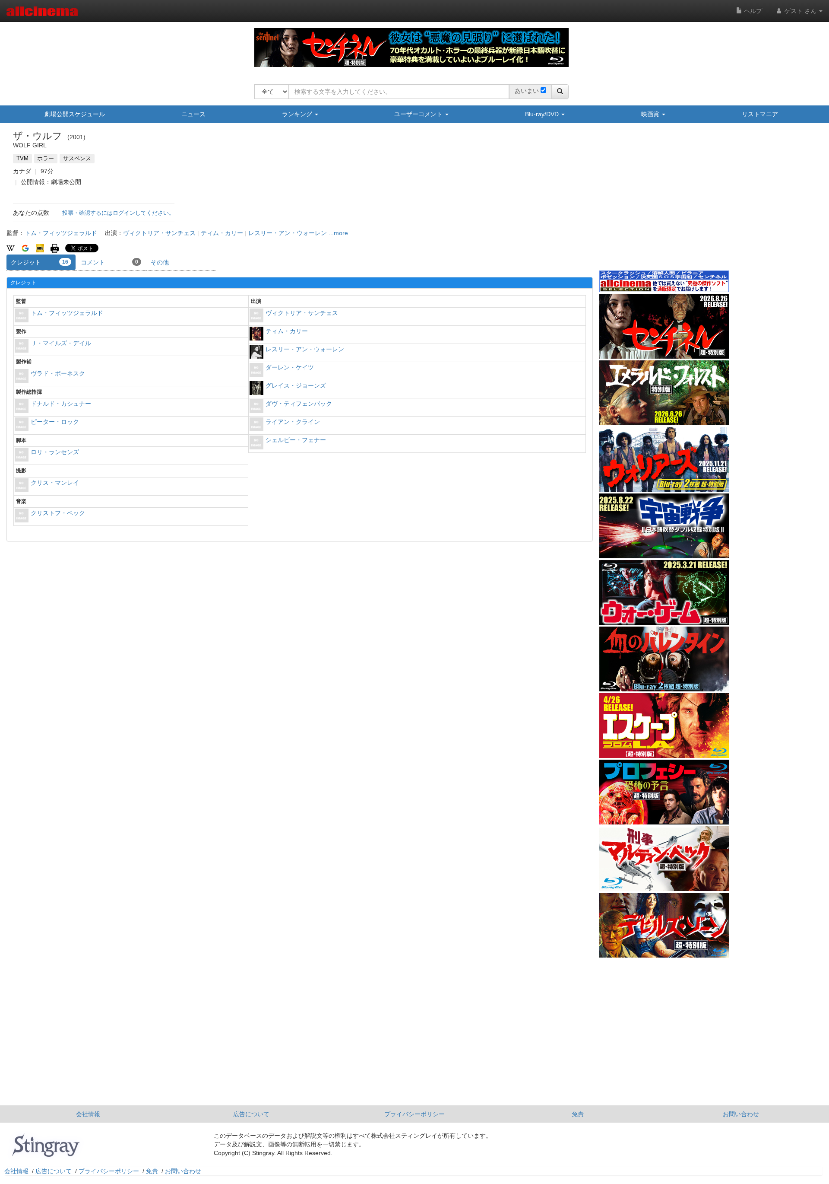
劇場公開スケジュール (74, 114)
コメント (109, 262)
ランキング (298, 114)
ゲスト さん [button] (800, 10)
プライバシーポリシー (414, 1114)
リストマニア (760, 114)
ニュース (193, 114)
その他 (160, 262)
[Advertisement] (664, 202)
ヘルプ (752, 10)
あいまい (527, 91)
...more (338, 232)
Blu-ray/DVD (542, 114)
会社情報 (88, 1114)
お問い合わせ (741, 1114)
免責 (578, 1114)
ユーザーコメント (419, 114)
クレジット (39, 262)
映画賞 (651, 114)
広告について (251, 1114)
